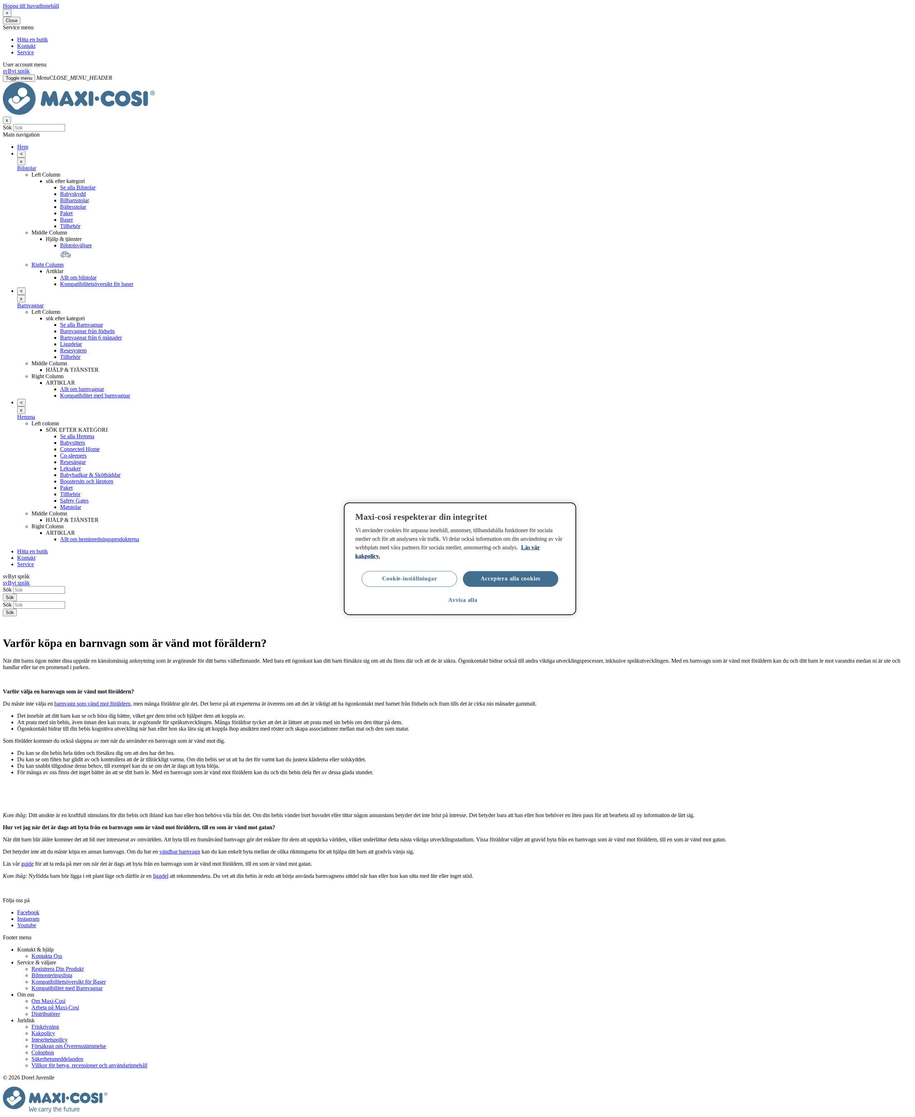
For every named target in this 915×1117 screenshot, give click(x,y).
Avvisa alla (463, 600)
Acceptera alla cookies (511, 578)
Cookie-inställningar (409, 578)
